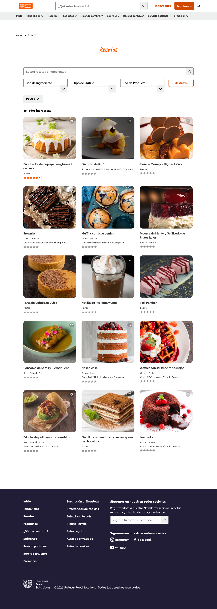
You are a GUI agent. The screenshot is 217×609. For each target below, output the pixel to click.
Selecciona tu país (79, 516)
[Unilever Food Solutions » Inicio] (26, 6)
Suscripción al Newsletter (84, 501)
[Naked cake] (108, 342)
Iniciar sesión (163, 5)
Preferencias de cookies (83, 509)
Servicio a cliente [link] (158, 15)
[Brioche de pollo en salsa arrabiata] (49, 411)
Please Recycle (77, 523)
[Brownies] (49, 207)
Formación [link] (179, 15)
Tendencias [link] (33, 15)
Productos (30, 523)
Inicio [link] (19, 15)
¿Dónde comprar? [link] (92, 15)
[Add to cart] (198, 6)
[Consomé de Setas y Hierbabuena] (49, 342)
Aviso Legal (74, 531)
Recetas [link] (52, 15)
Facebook (145, 539)
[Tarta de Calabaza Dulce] (49, 276)
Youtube (120, 548)
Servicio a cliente (35, 553)
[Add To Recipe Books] (71, 121)
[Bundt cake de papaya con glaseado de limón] (49, 138)
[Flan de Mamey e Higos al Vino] (166, 138)
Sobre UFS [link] (113, 15)
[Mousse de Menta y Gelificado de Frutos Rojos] (166, 207)
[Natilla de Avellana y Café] (108, 276)
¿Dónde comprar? (35, 531)
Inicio (27, 501)
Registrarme (184, 5)
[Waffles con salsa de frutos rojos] (166, 342)
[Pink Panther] (166, 276)
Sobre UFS (30, 538)
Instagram (122, 539)
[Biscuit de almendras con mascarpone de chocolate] (108, 411)
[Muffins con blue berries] (108, 207)
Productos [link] (68, 15)
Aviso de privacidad (80, 538)
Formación (30, 561)
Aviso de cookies (78, 546)
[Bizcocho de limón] (108, 138)
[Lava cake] (166, 411)
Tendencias (31, 509)
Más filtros (181, 82)
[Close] (38, 98)
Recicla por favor (35, 546)
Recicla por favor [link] (133, 15)
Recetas (28, 516)
